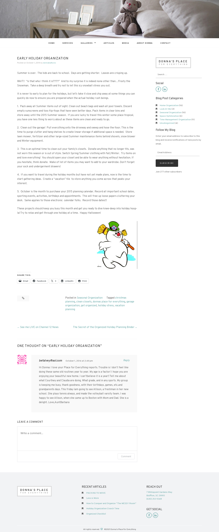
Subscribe (167, 163)
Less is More (92, 498)
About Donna (145, 43)
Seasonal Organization (90, 298)
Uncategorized (167, 123)
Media (125, 43)
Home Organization (169, 105)
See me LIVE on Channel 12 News (39, 327)
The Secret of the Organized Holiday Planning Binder (103, 327)
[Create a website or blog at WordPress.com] (102, 529)
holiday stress (106, 305)
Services (67, 43)
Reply (126, 360)
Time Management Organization (175, 119)
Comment (126, 456)
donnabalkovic (49, 63)
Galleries (87, 43)
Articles (109, 43)
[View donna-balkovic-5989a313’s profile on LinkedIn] (164, 89)
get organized (89, 305)
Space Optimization (169, 116)
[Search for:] (179, 74)
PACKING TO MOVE (96, 493)
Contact (165, 43)
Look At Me (165, 109)
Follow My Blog (165, 130)
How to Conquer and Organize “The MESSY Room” (111, 503)
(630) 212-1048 (154, 499)
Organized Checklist (96, 514)
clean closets (84, 301)
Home (51, 43)
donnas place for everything (109, 301)
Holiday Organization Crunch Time (102, 508)
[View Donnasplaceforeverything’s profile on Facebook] (158, 89)
